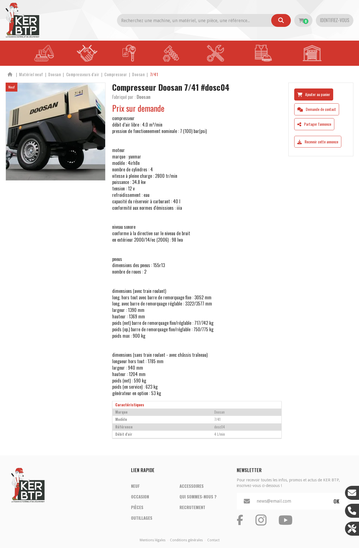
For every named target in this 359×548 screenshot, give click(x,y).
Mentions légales (152, 540)
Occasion (140, 496)
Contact (213, 540)
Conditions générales (186, 540)
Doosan (143, 97)
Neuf (135, 486)
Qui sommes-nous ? (198, 496)
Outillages (141, 518)
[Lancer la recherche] (281, 20)
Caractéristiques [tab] (129, 404)
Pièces (137, 507)
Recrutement (192, 507)
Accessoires (192, 486)
